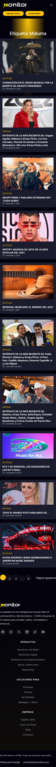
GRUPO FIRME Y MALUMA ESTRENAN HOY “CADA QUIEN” (26, 199)
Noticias (7, 78)
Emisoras (28, 687)
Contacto (28, 734)
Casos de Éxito (28, 724)
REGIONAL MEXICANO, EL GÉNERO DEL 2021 (27, 307)
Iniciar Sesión (35, 13)
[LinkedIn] (27, 632)
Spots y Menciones (28, 664)
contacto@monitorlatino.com (36, 762)
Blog (28, 729)
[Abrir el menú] (51, 5)
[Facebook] (3, 632)
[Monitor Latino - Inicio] (15, 5)
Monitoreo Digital (28, 654)
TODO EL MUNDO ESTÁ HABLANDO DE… (25, 512)
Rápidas (6, 131)
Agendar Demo (13, 13)
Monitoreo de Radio (28, 649)
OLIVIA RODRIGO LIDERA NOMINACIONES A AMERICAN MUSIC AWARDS (27, 559)
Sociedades (28, 697)
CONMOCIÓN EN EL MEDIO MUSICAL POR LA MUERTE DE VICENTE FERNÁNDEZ (27, 84)
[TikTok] (35, 632)
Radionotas (28, 669)
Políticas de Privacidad (10, 762)
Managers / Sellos (28, 702)
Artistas (28, 692)
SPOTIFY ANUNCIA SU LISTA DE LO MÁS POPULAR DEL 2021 (25, 251)
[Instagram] (11, 632)
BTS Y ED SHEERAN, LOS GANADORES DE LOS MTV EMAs (26, 468)
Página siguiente (46, 577)
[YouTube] (43, 632)
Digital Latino (28, 719)
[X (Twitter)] (19, 632)
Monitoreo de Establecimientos (28, 659)
